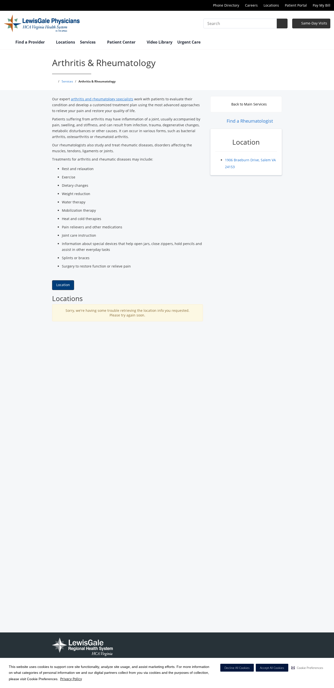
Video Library (159, 42)
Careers (251, 5)
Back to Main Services (248, 104)
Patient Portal (296, 5)
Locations (271, 5)
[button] (307, 668)
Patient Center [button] (121, 42)
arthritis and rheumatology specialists (102, 99)
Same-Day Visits (313, 23)
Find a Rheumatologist (249, 121)
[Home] (7, 42)
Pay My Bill (321, 5)
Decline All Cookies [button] (237, 668)
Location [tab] (63, 284)
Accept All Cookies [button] (272, 668)
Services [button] (88, 42)
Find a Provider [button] (30, 42)
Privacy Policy (71, 678)
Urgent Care (188, 42)
